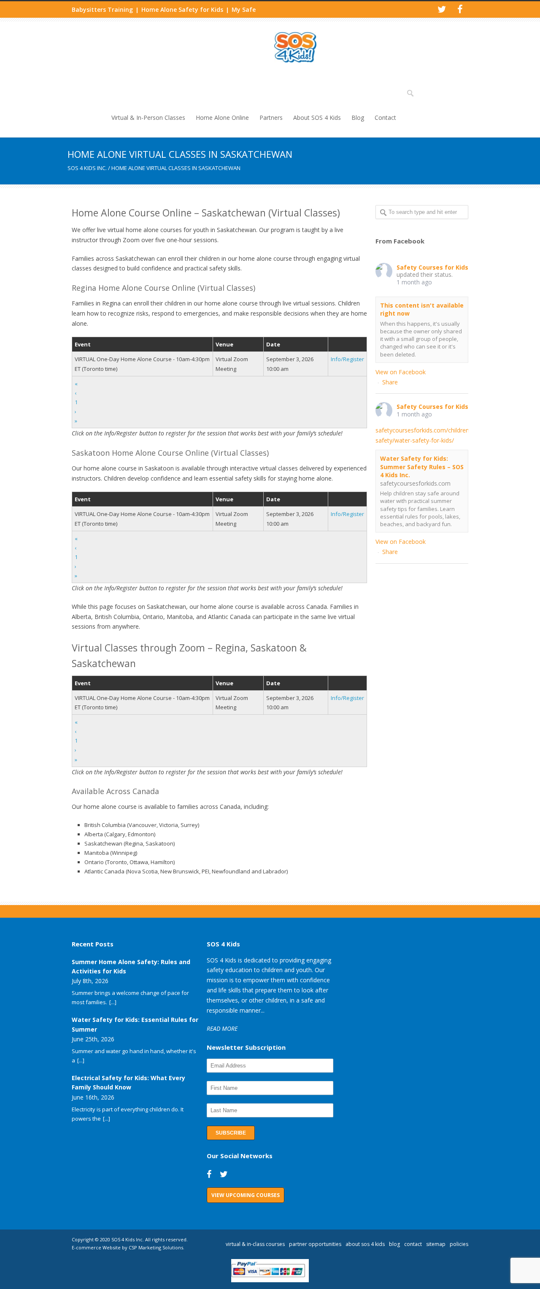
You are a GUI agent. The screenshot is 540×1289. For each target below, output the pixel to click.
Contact (385, 117)
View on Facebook (400, 372)
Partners (271, 117)
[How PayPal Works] (270, 1280)
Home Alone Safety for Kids (182, 9)
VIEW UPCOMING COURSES (245, 1195)
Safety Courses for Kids (432, 267)
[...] (112, 1002)
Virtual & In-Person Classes (148, 117)
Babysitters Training (102, 9)
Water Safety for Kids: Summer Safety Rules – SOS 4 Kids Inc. (422, 466)
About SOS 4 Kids (317, 117)
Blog (357, 117)
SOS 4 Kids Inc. (87, 168)
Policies (459, 1244)
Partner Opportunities (315, 1244)
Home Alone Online (222, 117)
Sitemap (436, 1244)
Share (390, 382)
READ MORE (222, 1028)
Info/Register (347, 359)
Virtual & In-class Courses (255, 1244)
